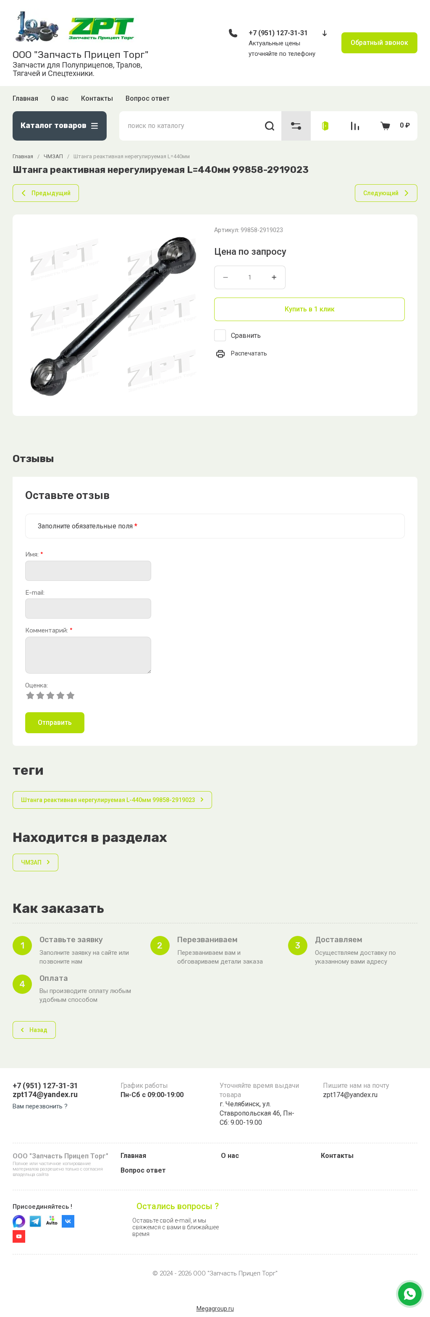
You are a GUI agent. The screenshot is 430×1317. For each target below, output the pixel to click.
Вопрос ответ (148, 98)
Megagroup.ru (215, 1308)
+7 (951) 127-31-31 (278, 33)
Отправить (55, 722)
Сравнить (246, 336)
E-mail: (35, 592)
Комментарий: (49, 630)
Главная (25, 98)
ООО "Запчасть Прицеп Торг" (81, 54)
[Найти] (269, 126)
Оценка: (36, 685)
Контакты (97, 98)
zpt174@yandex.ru (45, 1094)
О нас (59, 98)
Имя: (34, 554)
